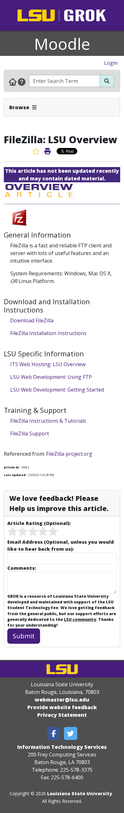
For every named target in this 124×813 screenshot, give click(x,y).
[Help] (21, 81)
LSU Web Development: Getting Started (57, 389)
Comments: (21, 568)
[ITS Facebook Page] (53, 733)
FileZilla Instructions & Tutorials (48, 420)
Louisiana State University (79, 793)
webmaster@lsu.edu (62, 699)
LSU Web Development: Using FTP (51, 376)
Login (111, 62)
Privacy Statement (62, 714)
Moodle (62, 44)
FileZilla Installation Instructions (48, 333)
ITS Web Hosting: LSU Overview (48, 364)
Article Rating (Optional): (39, 523)
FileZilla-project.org (69, 453)
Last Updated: (15, 475)
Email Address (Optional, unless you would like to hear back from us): (60, 545)
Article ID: (12, 467)
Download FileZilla (31, 320)
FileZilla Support (29, 433)
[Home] (13, 81)
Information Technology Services (62, 746)
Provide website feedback (62, 707)
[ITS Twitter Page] (70, 733)
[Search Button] (107, 81)
